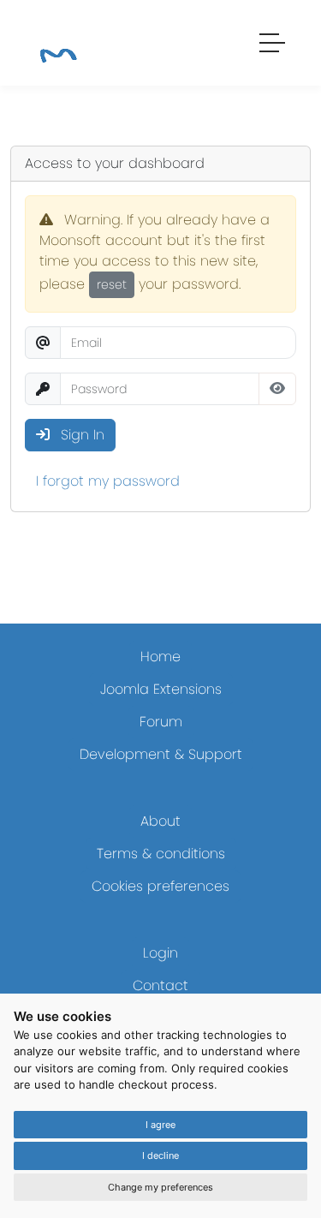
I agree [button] (160, 1125)
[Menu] (273, 45)
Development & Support (161, 754)
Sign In (80, 435)
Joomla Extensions (161, 689)
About (160, 821)
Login (160, 953)
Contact (160, 985)
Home (160, 656)
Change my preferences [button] (160, 1187)
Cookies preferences (160, 886)
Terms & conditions (161, 853)
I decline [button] (160, 1155)
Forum (161, 721)
